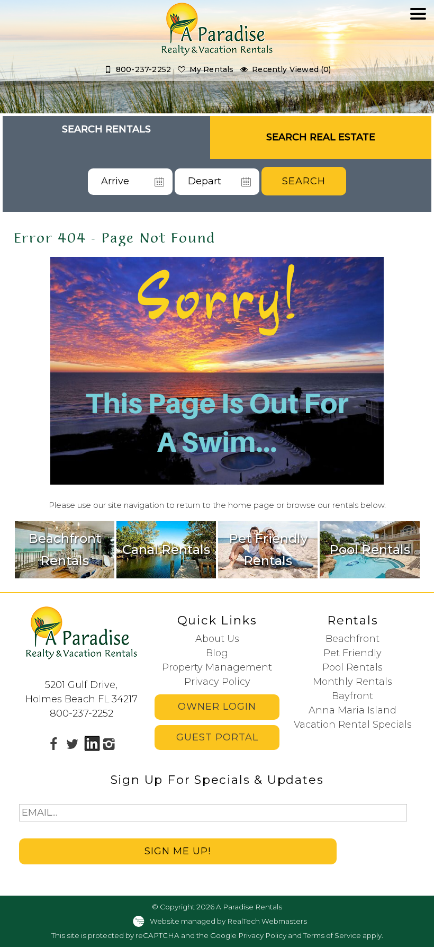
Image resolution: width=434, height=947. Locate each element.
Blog (217, 653)
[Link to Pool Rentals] (369, 549)
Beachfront (352, 639)
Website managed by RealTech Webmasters (228, 920)
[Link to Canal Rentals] (166, 549)
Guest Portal (217, 737)
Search (304, 181)
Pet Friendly (352, 653)
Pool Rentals (352, 667)
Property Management (217, 667)
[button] (418, 45)
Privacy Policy (217, 681)
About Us (217, 639)
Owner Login (217, 706)
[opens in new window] (53, 743)
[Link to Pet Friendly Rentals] (268, 549)
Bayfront (352, 696)
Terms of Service (332, 935)
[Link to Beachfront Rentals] (64, 549)
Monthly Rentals (352, 681)
